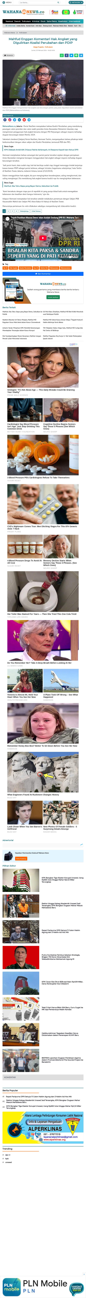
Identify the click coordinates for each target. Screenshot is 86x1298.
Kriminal (35, 21)
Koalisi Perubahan (25, 268)
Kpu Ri (36, 268)
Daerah (17, 21)
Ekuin (43, 21)
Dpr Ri (5, 268)
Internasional (74, 21)
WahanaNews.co (9, 126)
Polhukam (26, 21)
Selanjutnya (24, 211)
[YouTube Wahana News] (24, 119)
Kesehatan (63, 21)
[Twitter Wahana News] (14, 119)
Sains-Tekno (52, 21)
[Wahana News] (23, 12)
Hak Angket (13, 268)
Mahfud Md (44, 268)
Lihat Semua (36, 211)
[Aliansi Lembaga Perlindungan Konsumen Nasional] (43, 1127)
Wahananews (54, 268)
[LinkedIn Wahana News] (19, 119)
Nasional (9, 21)
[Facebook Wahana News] (5, 119)
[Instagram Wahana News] (9, 119)
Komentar (10, 55)
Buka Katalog (21, 859)
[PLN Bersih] (66, 12)
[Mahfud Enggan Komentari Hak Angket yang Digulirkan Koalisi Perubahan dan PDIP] (43, 82)
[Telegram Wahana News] (29, 119)
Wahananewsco (66, 268)
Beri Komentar (44, 274)
